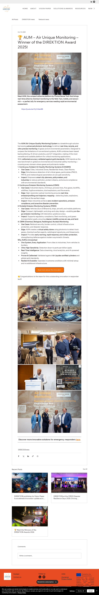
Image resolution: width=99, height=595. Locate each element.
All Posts (15, 19)
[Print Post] (37, 456)
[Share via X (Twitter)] (23, 456)
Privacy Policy (22, 593)
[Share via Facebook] (19, 456)
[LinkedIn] (91, 2)
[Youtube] (94, 2)
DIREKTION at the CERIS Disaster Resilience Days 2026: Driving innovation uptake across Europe (67, 497)
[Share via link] (33, 456)
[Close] (97, 590)
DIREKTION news (28, 19)
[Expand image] (49, 303)
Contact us (17, 544)
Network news (44, 19)
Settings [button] (72, 591)
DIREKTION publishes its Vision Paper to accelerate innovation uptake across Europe (29, 497)
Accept (91, 591)
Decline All (81, 591)
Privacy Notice (66, 546)
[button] (63, 9)
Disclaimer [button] (65, 544)
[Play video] (49, 123)
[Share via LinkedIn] (28, 456)
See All (85, 468)
